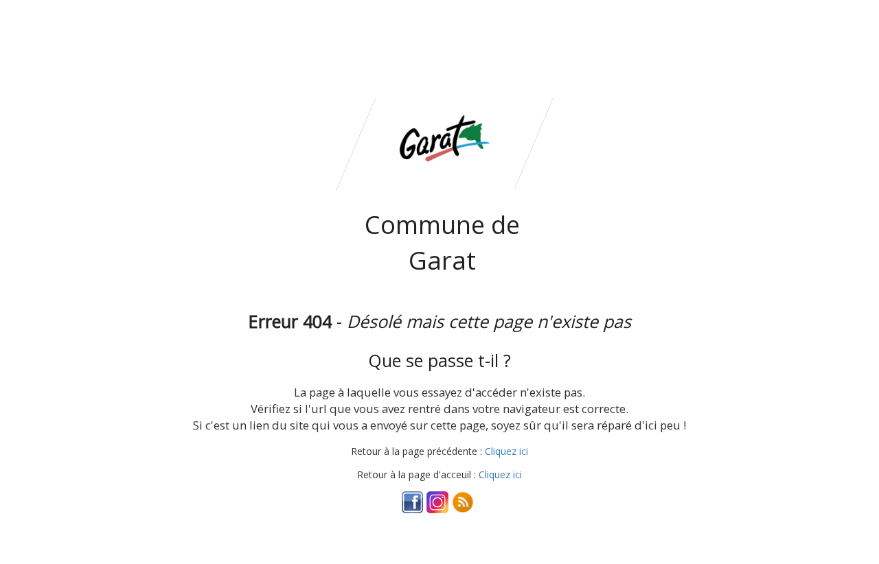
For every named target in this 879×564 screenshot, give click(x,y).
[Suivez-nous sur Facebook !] (413, 501)
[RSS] (463, 501)
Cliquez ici (506, 451)
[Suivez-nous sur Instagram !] (437, 501)
